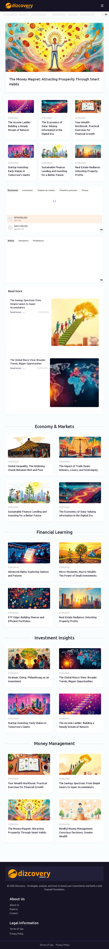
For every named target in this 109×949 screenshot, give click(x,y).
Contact (14, 913)
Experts (14, 909)
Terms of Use (16, 929)
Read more (17, 312)
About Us (14, 905)
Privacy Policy (16, 933)
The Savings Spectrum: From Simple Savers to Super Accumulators (25, 304)
